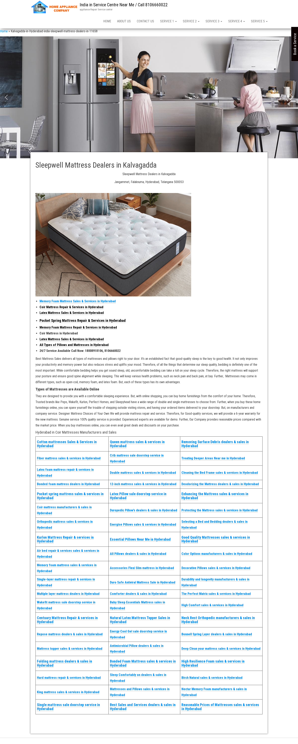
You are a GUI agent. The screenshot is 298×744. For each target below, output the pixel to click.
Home (107, 21)
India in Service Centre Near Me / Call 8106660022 (124, 4)
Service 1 (167, 21)
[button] (6, 97)
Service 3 (213, 21)
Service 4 (235, 21)
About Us (124, 21)
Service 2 (190, 21)
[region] (149, 97)
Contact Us (145, 21)
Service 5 (258, 21)
